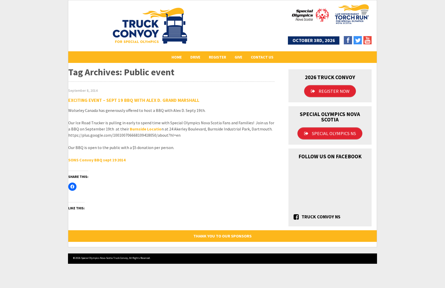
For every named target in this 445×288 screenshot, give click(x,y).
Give (238, 57)
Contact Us (262, 57)
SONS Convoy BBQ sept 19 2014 (96, 159)
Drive (195, 57)
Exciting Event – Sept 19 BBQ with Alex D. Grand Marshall (133, 100)
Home (177, 57)
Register (217, 57)
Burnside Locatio (145, 128)
